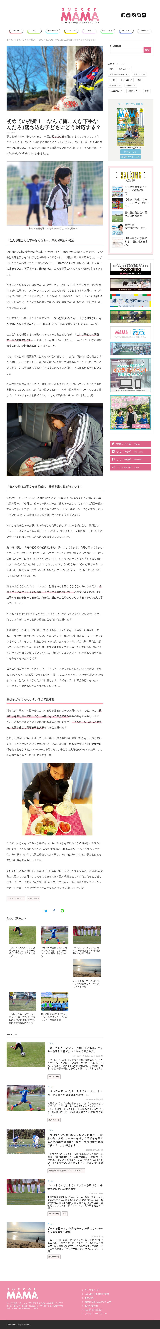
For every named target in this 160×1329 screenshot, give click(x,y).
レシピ (112, 80)
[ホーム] (80, 9)
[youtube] (139, 16)
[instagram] (134, 16)
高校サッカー (133, 91)
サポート (144, 31)
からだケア (126, 31)
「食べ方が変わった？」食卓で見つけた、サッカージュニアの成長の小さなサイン (75, 1093)
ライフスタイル (108, 31)
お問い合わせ (91, 1306)
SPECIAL (16, 31)
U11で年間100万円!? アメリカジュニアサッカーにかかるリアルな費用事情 (54, 1017)
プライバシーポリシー (96, 1313)
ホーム (10, 40)
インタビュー (115, 85)
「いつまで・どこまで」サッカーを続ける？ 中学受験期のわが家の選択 (86, 951)
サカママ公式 (128, 443)
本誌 (139, 80)
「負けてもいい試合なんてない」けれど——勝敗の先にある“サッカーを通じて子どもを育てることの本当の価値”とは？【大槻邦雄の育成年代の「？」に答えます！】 (75, 1140)
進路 (90, 31)
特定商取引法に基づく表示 (98, 1302)
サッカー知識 (53, 31)
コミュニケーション (16, 898)
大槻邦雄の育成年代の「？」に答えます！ (66, 1171)
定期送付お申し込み (130, 157)
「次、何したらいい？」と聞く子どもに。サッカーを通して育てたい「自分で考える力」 (75, 1050)
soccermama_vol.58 (130, 147)
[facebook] (123, 16)
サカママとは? (92, 1290)
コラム (18, 40)
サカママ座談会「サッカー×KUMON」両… (136, 190)
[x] (128, 16)
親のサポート (33, 898)
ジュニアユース (115, 91)
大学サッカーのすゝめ (118, 74)
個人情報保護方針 (93, 1309)
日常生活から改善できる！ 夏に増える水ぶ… (136, 241)
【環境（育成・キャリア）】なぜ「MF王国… (136, 203)
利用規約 (89, 1298)
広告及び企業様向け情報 (97, 1294)
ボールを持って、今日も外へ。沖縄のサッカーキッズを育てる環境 (86, 984)
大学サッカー (139, 74)
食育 (34, 31)
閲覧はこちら (130, 151)
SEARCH (115, 46)
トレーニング (71, 31)
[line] (144, 16)
